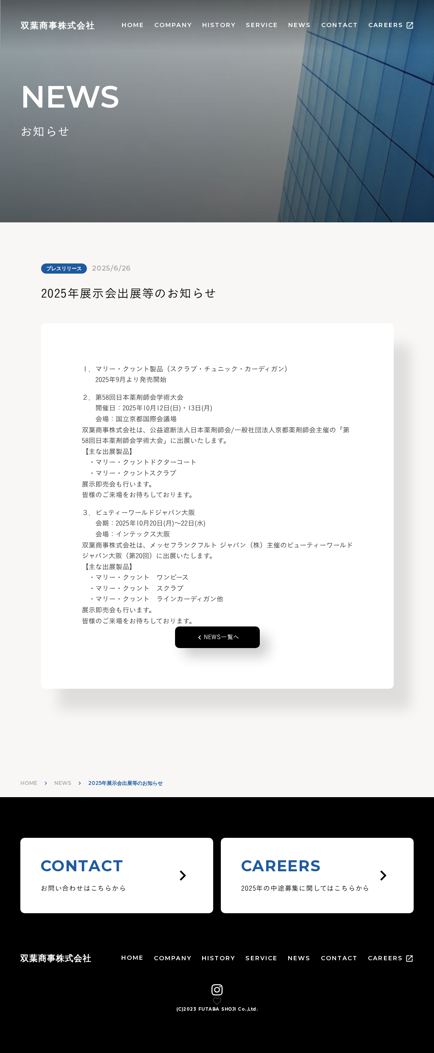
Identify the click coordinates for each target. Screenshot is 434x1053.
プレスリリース (64, 268)
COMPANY (173, 25)
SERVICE (262, 25)
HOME (133, 25)
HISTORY (219, 25)
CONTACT (340, 25)
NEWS (299, 25)
